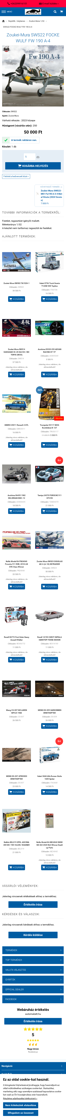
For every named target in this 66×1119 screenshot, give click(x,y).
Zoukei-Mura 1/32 (36, 21)
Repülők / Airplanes (16, 21)
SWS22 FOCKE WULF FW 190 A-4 (17, 27)
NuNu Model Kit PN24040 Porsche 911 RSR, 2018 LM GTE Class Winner (16, 564)
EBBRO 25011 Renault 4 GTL (17, 425)
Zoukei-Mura (13, 116)
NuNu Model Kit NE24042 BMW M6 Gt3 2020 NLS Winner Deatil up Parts (49, 845)
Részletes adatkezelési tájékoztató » (20, 1098)
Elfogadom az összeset (20, 1112)
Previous (9, 1047)
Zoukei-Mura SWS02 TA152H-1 (16, 283)
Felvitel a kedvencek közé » (16, 176)
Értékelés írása (33, 904)
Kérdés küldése (33, 935)
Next (56, 1047)
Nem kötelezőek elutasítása (20, 1105)
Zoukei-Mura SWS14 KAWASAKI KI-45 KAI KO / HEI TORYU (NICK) (16, 352)
